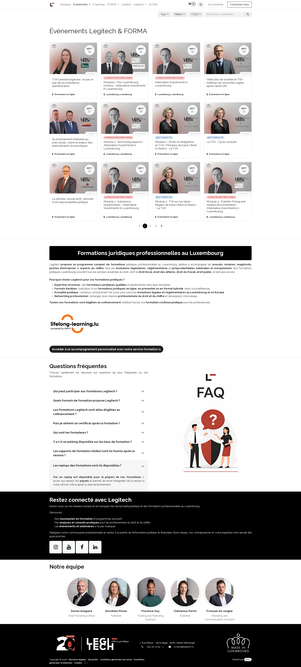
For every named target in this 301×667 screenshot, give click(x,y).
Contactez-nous (239, 4)
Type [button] (163, 14)
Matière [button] (179, 14)
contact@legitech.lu (184, 647)
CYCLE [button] (195, 14)
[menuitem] (65, 4)
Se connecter (215, 4)
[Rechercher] (248, 14)
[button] (201, 4)
